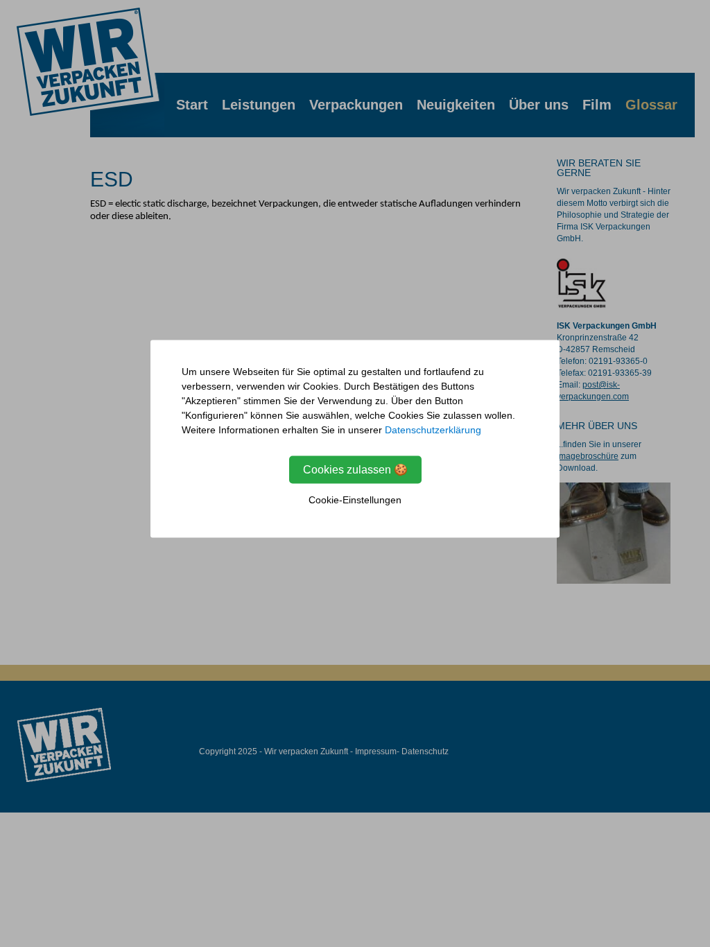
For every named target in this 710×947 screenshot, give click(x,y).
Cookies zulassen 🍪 (355, 470)
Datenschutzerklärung (433, 429)
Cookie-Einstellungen (355, 499)
